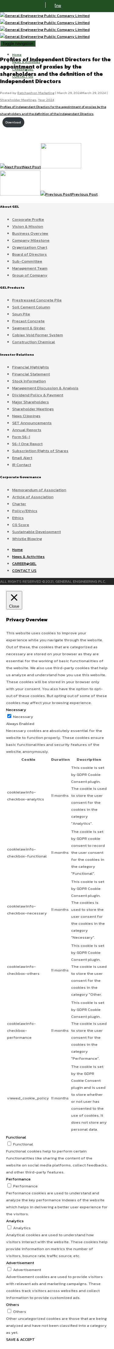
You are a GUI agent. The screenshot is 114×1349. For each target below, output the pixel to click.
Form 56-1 (21, 437)
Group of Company (29, 275)
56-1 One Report (27, 444)
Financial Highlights (30, 367)
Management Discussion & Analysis (45, 388)
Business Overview (30, 233)
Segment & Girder (28, 328)
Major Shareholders (30, 402)
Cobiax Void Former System (37, 335)
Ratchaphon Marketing (35, 92)
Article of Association (33, 497)
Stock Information (29, 381)
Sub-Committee (27, 261)
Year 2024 (46, 99)
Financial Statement (31, 374)
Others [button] (12, 1304)
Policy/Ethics (24, 511)
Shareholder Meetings (18, 99)
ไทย (58, 5)
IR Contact (21, 465)
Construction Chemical (33, 342)
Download (13, 122)
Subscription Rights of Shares (40, 451)
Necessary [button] (16, 710)
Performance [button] (18, 1179)
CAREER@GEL (24, 563)
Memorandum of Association (39, 490)
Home (17, 54)
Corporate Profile (28, 219)
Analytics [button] (15, 1221)
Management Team (29, 268)
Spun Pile (21, 314)
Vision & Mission (27, 226)
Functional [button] (16, 1137)
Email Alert (22, 458)
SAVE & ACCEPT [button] (20, 1339)
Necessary (23, 717)
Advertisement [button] (20, 1263)
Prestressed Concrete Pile (37, 300)
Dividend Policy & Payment (37, 395)
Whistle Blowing (27, 539)
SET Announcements (32, 423)
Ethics (18, 518)
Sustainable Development (36, 532)
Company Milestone (31, 240)
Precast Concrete (28, 321)
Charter (19, 504)
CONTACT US (24, 570)
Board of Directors (29, 254)
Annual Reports (26, 430)
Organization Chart (29, 247)
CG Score (20, 525)
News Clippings (26, 416)
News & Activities (28, 556)
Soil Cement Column (31, 307)
